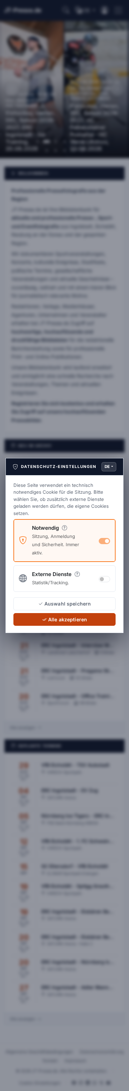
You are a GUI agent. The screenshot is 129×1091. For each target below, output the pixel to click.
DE (107, 466)
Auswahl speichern (67, 604)
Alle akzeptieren (67, 619)
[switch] (104, 579)
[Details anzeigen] (64, 527)
